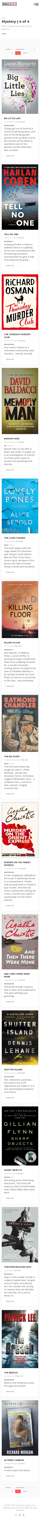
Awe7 (27, 1508)
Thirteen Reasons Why (17, 1267)
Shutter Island (13, 1069)
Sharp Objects (13, 1170)
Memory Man (11, 438)
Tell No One (11, 234)
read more (10, 156)
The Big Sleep (12, 756)
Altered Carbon (14, 1460)
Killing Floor (12, 642)
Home (4, 18)
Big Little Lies (12, 118)
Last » (25, 53)
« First (8, 49)
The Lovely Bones (14, 538)
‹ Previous (19, 49)
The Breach (11, 1373)
